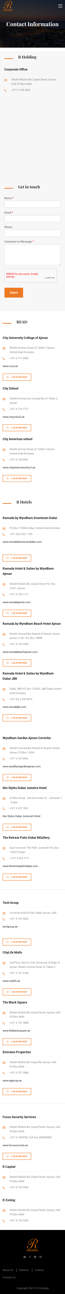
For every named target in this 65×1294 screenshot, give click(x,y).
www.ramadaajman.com (17, 602)
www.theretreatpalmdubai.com (20, 866)
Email (8, 212)
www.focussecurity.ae (15, 1145)
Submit (14, 292)
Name (9, 198)
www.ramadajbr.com (14, 707)
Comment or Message (19, 241)
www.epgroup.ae (12, 1080)
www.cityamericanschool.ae (19, 467)
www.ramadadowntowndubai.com (22, 541)
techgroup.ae (10, 926)
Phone (8, 227)
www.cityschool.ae (13, 416)
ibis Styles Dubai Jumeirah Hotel (21, 816)
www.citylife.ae (11, 980)
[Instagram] (40, 1257)
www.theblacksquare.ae (16, 1030)
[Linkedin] (35, 1257)
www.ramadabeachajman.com (20, 652)
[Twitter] (24, 1257)
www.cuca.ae (10, 366)
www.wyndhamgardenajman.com (22, 766)
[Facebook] (30, 1257)
